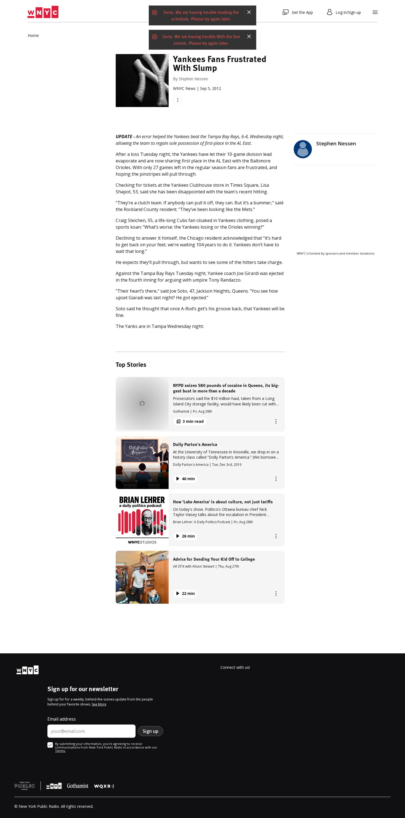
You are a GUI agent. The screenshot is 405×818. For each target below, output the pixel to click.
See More (99, 704)
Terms (60, 751)
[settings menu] (375, 12)
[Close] (249, 12)
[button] (200, 404)
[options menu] (177, 100)
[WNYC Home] (43, 12)
